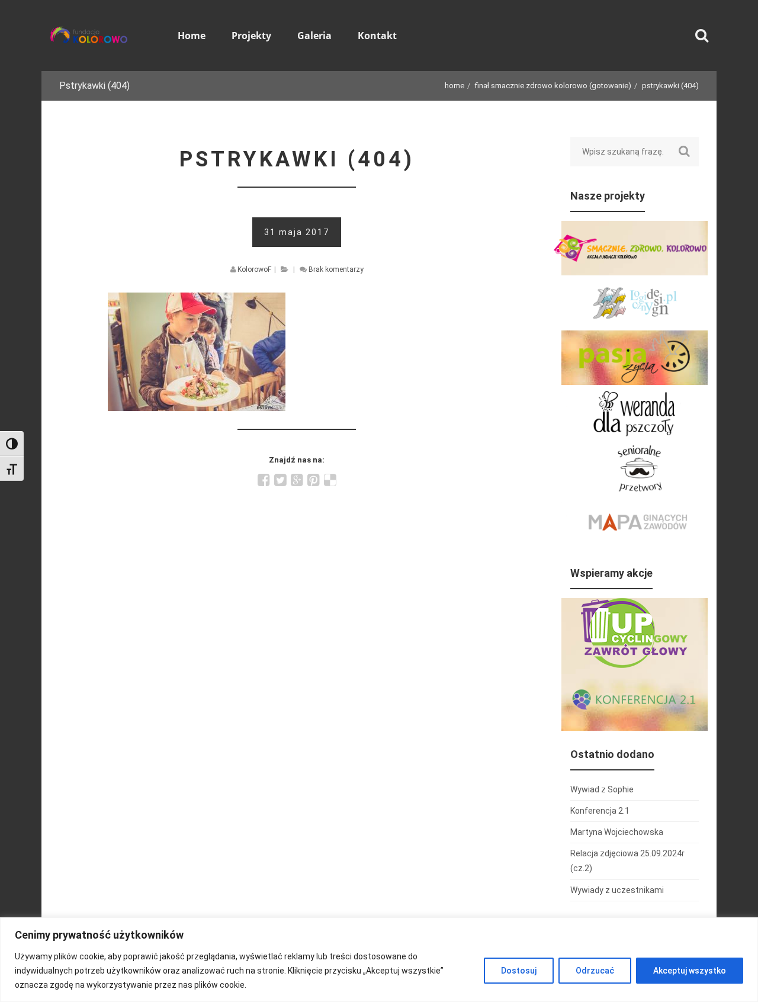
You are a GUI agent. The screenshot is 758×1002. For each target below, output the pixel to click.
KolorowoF (254, 269)
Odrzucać (595, 970)
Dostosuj (519, 970)
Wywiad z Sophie (602, 789)
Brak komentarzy (336, 269)
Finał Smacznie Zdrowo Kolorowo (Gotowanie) (553, 85)
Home (454, 85)
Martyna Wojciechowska (616, 832)
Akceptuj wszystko (689, 970)
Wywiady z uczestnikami (617, 890)
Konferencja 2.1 (599, 810)
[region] (379, 959)
